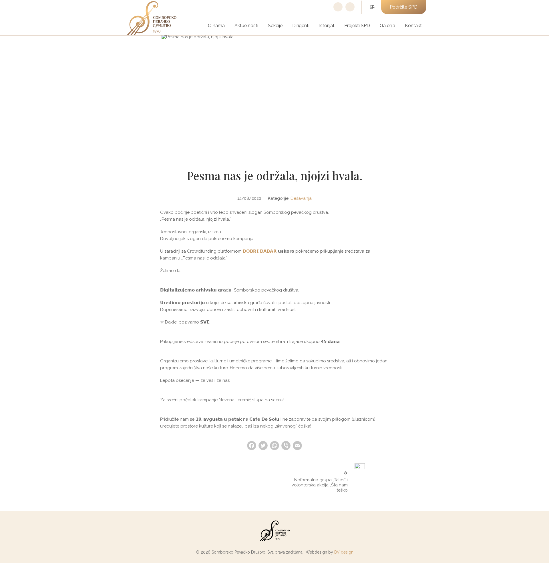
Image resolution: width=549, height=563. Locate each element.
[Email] (297, 446)
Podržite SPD (403, 7)
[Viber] (286, 446)
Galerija (387, 25)
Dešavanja (301, 198)
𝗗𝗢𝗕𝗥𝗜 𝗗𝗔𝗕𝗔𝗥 (260, 251)
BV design (343, 552)
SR (372, 7)
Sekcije (275, 25)
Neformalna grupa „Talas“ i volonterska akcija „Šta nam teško (320, 485)
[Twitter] (263, 446)
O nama (216, 25)
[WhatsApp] (274, 446)
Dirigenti (300, 25)
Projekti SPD (357, 25)
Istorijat (327, 25)
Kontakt (413, 25)
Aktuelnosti (246, 25)
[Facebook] (251, 446)
